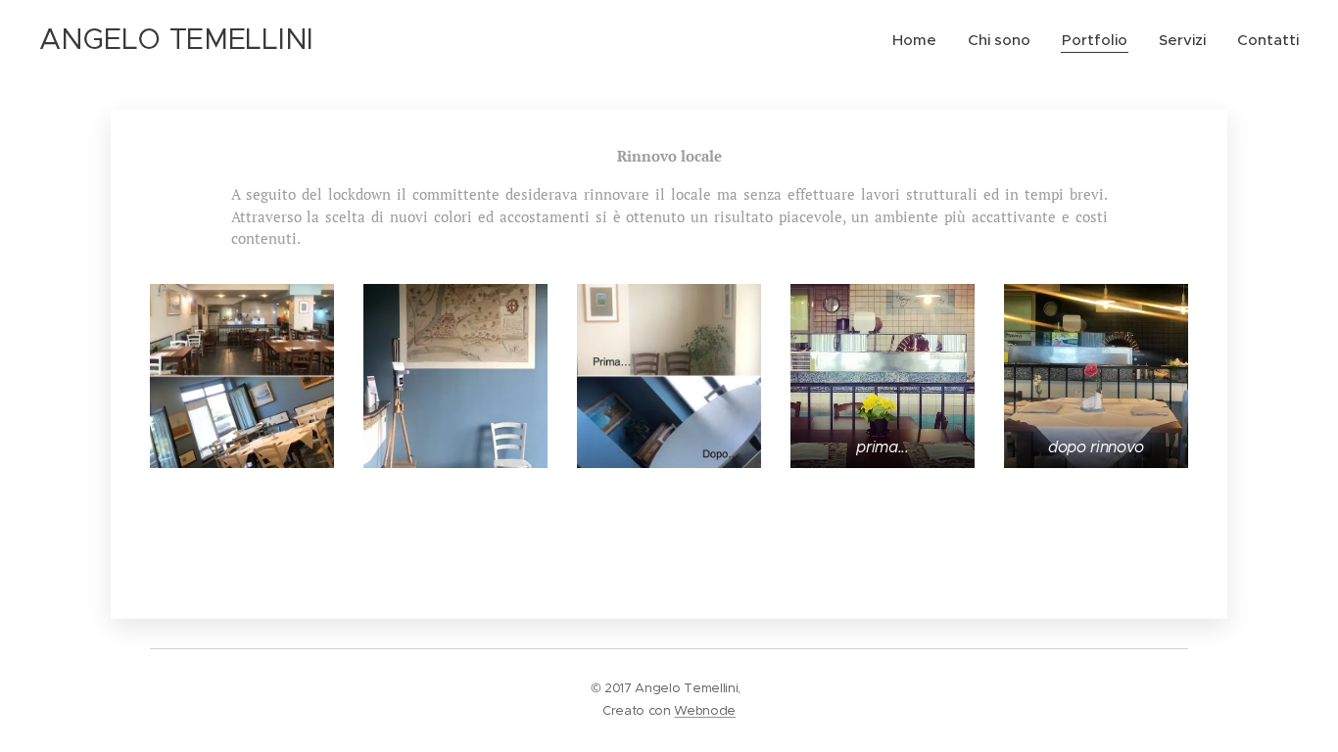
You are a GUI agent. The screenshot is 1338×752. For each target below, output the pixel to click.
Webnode (705, 710)
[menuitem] (919, 40)
